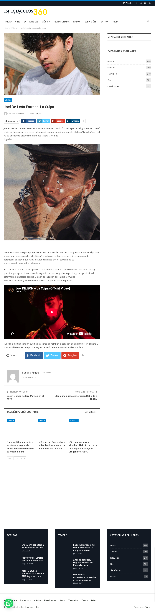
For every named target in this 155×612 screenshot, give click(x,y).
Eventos (111, 67)
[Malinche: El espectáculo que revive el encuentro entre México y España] (64, 578)
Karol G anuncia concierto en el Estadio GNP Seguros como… (33, 574)
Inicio (8, 21)
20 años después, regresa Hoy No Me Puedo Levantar (82, 562)
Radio (76, 21)
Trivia (114, 21)
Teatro (103, 21)
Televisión (89, 21)
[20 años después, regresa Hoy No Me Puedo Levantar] (64, 563)
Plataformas (62, 21)
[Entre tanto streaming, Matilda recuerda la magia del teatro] (64, 548)
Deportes (74, 421)
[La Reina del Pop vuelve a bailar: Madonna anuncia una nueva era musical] (52, 429)
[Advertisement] (77, 498)
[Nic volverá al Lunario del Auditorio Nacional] (13, 561)
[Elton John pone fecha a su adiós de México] (13, 548)
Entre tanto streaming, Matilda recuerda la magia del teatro (84, 548)
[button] (8, 603)
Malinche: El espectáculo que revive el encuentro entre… (84, 577)
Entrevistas (31, 21)
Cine (17, 21)
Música (46, 21)
